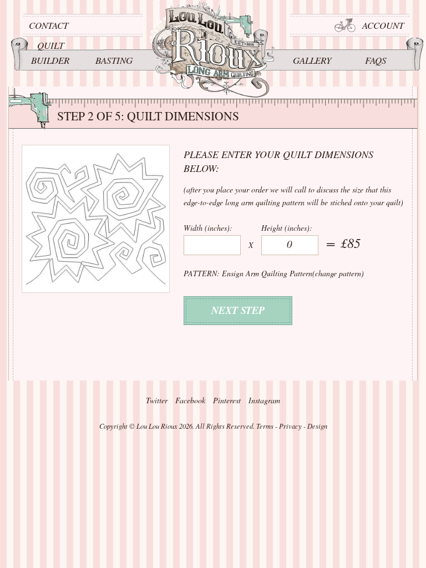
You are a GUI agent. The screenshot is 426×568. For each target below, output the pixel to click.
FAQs (376, 60)
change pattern (338, 273)
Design (317, 426)
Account (383, 25)
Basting (114, 60)
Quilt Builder (50, 53)
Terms (264, 426)
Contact (48, 25)
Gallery (312, 60)
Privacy (290, 426)
